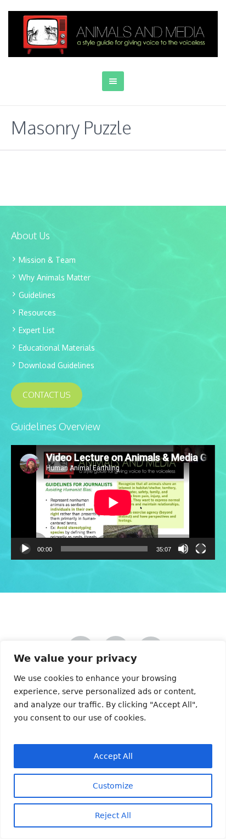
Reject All (113, 815)
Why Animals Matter (55, 277)
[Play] (25, 548)
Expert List (37, 330)
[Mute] (183, 548)
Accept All (113, 756)
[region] (113, 739)
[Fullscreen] (200, 548)
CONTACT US (46, 395)
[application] (112, 502)
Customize (113, 785)
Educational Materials (57, 347)
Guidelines (37, 295)
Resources (37, 312)
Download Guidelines (56, 365)
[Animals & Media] (113, 34)
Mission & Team (47, 259)
